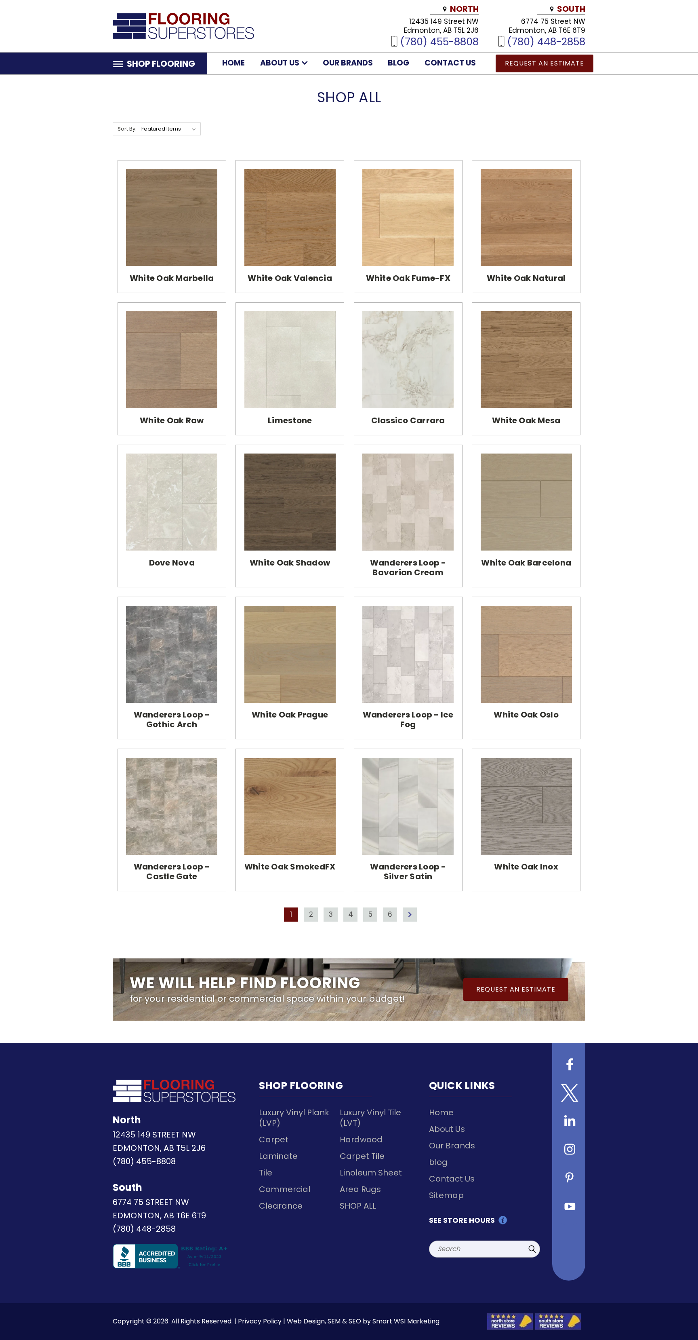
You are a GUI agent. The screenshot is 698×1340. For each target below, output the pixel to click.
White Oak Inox (526, 866)
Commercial (284, 1189)
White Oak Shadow (290, 562)
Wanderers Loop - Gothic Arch (172, 719)
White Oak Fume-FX (408, 278)
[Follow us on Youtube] (569, 1207)
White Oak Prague (290, 714)
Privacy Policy (260, 1321)
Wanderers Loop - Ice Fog (408, 719)
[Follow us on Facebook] (569, 1065)
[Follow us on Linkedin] (569, 1122)
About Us (280, 62)
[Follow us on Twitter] (569, 1094)
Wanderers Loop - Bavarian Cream (408, 567)
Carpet (273, 1139)
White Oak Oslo (526, 714)
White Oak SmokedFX (290, 866)
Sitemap (446, 1195)
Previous (677, 1315)
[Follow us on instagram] (569, 1150)
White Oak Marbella (172, 278)
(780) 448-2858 (546, 41)
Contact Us (450, 62)
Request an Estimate (544, 63)
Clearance (281, 1205)
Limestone (290, 420)
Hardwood (361, 1139)
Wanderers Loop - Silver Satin (408, 871)
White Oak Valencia (290, 278)
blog (398, 62)
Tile (265, 1172)
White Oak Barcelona (526, 562)
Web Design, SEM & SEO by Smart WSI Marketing (363, 1321)
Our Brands (348, 62)
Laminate (278, 1156)
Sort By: (127, 129)
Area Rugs (360, 1189)
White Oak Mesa (526, 420)
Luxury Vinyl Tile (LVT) (370, 1118)
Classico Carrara (408, 420)
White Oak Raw (172, 420)
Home (233, 62)
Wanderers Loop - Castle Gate (172, 871)
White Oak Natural (526, 278)
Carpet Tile (362, 1156)
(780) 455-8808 (439, 41)
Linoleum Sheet (371, 1172)
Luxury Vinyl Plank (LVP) (294, 1118)
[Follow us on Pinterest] (569, 1179)
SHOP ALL (358, 1205)
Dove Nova (172, 562)
